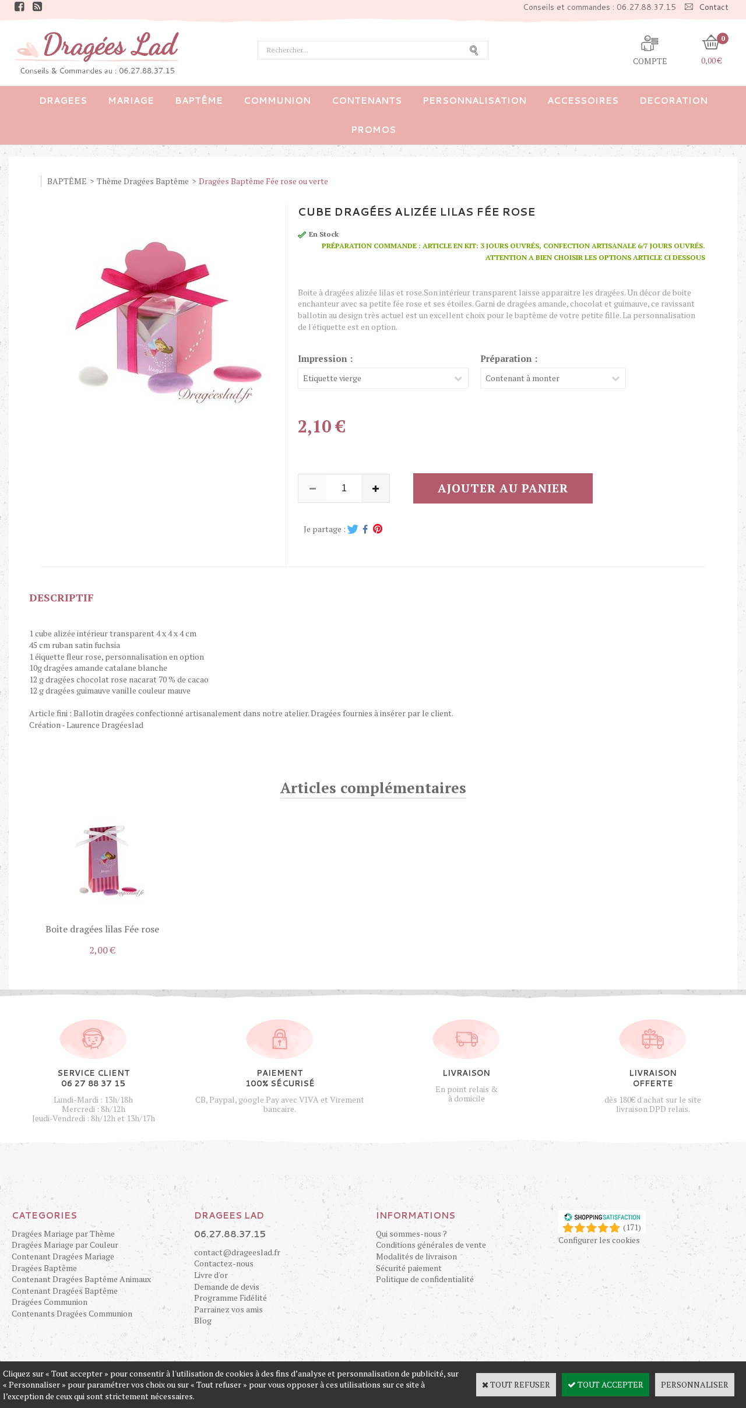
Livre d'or (211, 1274)
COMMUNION (277, 100)
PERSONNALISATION (474, 100)
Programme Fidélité (230, 1297)
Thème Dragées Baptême (143, 180)
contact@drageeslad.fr (237, 1252)
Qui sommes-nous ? (411, 1233)
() (632, 1227)
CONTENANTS (367, 100)
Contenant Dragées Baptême (65, 1290)
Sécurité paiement (409, 1267)
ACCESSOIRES (582, 100)
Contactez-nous (224, 1263)
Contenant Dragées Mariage (63, 1256)
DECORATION (673, 100)
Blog (203, 1320)
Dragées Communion (49, 1301)
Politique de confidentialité (425, 1278)
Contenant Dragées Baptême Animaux (81, 1278)
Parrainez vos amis (228, 1309)
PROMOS (373, 130)
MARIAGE (131, 100)
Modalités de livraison (416, 1256)
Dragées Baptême (44, 1267)
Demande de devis (226, 1286)
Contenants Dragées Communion (72, 1313)
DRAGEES (63, 100)
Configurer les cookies (599, 1239)
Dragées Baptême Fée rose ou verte (263, 180)
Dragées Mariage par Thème (63, 1233)
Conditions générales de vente (431, 1244)
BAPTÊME (199, 100)
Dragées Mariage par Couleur (65, 1244)
